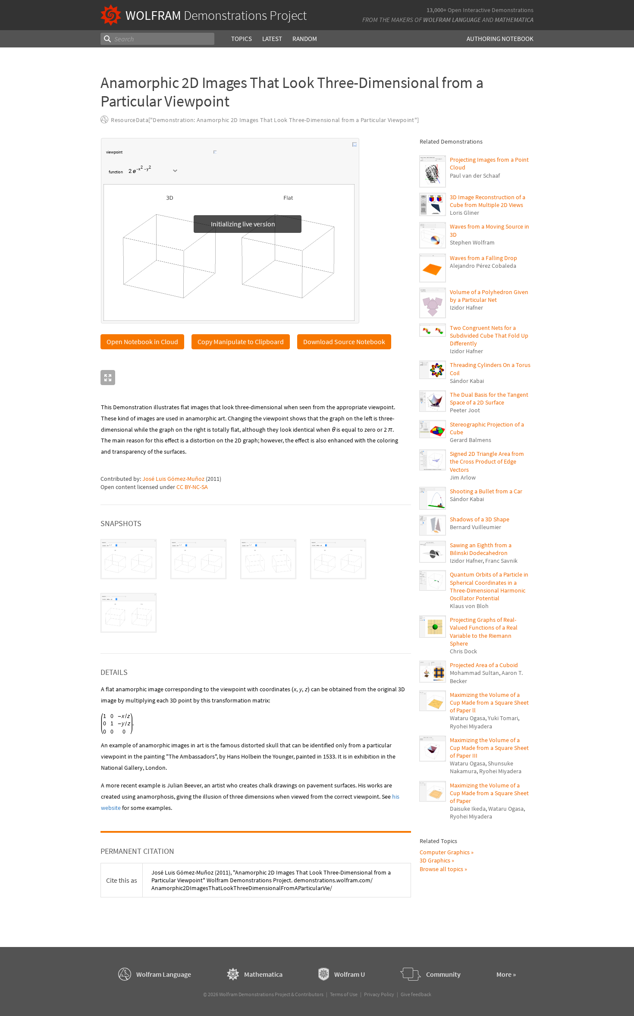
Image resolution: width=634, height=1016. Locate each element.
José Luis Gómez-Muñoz (173, 479)
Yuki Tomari (503, 718)
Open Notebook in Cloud (142, 341)
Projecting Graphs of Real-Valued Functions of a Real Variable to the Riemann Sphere (484, 631)
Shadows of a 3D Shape (479, 519)
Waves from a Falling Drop (483, 258)
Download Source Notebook (344, 341)
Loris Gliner (464, 212)
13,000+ (436, 10)
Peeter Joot (465, 410)
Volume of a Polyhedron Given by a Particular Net (489, 296)
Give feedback (416, 994)
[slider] (169, 156)
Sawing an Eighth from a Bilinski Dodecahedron (481, 549)
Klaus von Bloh (469, 606)
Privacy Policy (379, 994)
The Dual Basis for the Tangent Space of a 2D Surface (489, 398)
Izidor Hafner (466, 307)
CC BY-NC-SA (192, 487)
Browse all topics (441, 869)
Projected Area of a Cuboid (484, 665)
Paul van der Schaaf (475, 175)
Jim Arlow (463, 477)
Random (304, 38)
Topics (241, 38)
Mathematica (514, 20)
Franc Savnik (501, 560)
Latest (272, 38)
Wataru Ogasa (467, 718)
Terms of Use (344, 994)
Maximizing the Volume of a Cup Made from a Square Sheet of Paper (489, 793)
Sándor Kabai (467, 381)
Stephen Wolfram (472, 242)
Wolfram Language (452, 20)
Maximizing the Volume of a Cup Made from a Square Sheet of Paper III (489, 747)
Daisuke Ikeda (468, 808)
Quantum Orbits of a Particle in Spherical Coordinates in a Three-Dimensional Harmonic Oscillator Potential (489, 586)
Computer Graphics (445, 852)
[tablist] (256, 586)
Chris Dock (463, 651)
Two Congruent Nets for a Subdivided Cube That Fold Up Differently (489, 335)
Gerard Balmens (470, 440)
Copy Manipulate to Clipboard (241, 341)
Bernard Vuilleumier (475, 527)
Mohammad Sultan (474, 673)
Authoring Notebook (500, 38)
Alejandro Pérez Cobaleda (483, 266)
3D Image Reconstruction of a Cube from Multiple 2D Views (487, 201)
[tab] (128, 559)
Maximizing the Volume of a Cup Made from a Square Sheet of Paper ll (489, 702)
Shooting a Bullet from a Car (486, 491)
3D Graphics (435, 860)
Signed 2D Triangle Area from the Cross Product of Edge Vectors (487, 461)
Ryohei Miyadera (471, 726)
